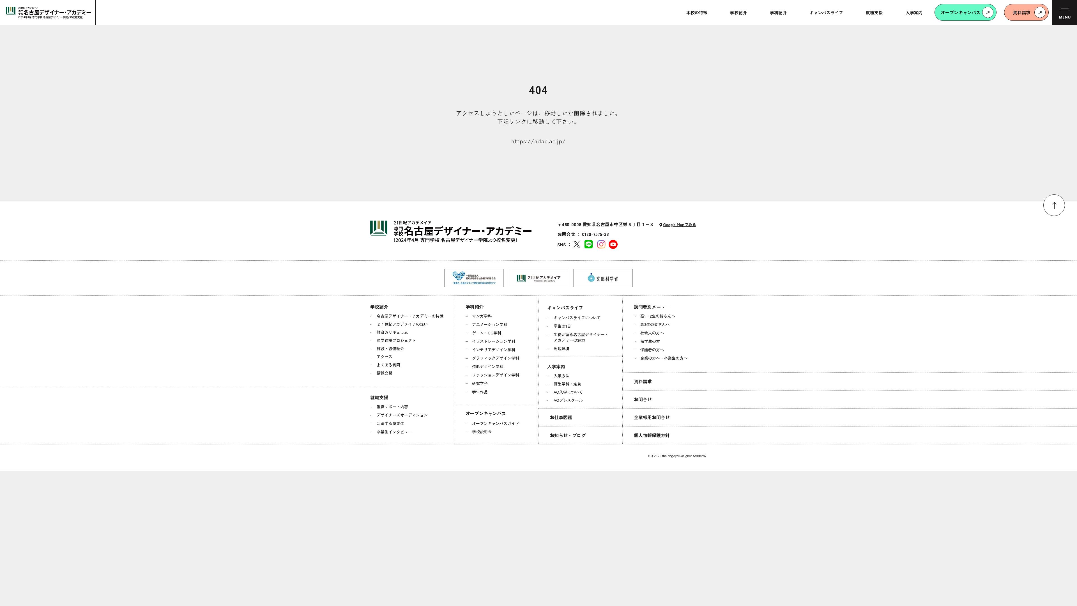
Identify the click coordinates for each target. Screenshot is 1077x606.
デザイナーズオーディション (402, 415)
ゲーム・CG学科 (486, 333)
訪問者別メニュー (652, 306)
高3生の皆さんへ (655, 324)
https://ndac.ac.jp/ (538, 141)
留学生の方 (650, 341)
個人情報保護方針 (652, 435)
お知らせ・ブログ (568, 435)
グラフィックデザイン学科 (495, 358)
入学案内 (556, 366)
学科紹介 (475, 306)
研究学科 (480, 383)
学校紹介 (379, 306)
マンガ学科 (482, 316)
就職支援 (379, 397)
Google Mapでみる (679, 224)
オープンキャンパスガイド (495, 423)
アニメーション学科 (489, 324)
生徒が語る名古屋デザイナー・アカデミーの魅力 (581, 337)
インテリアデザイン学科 (493, 349)
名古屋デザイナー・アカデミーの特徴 (410, 316)
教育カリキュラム (392, 332)
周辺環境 (561, 348)
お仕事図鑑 (561, 417)
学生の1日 (562, 326)
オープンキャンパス (486, 413)
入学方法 (561, 375)
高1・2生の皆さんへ (657, 316)
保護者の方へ (652, 349)
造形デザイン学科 (487, 366)
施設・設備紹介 (390, 348)
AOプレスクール (568, 400)
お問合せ (643, 399)
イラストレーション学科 (493, 341)
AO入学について (568, 392)
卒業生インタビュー (394, 432)
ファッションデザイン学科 (495, 375)
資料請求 (643, 381)
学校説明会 (482, 431)
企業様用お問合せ (652, 417)
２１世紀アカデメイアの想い (402, 324)
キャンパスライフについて (577, 317)
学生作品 (480, 391)
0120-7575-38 (595, 234)
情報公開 (384, 373)
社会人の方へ (652, 333)
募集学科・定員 (567, 384)
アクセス (384, 356)
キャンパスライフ (565, 307)
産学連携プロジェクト (396, 340)
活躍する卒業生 (390, 423)
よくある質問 (388, 365)
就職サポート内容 (392, 406)
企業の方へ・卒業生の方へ (663, 358)
